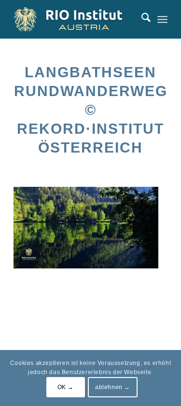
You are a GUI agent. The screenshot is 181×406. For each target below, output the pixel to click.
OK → (65, 387)
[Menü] (162, 19)
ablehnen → (112, 387)
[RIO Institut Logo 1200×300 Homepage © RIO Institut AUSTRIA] (75, 19)
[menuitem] (141, 19)
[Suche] (141, 19)
